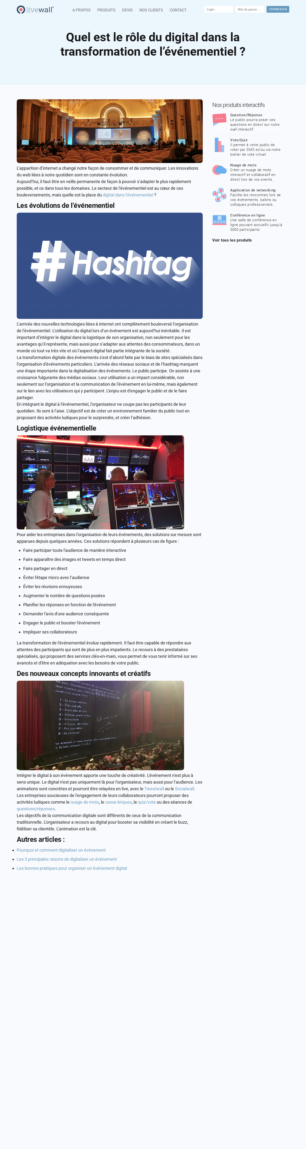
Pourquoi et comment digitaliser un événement (61, 850)
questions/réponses (36, 808)
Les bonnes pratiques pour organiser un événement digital (72, 868)
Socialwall (184, 788)
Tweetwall (154, 788)
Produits (106, 10)
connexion (278, 9)
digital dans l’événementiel (128, 194)
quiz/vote (147, 802)
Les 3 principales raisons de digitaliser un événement (67, 859)
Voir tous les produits (232, 240)
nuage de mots (85, 802)
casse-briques (118, 802)
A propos (81, 10)
